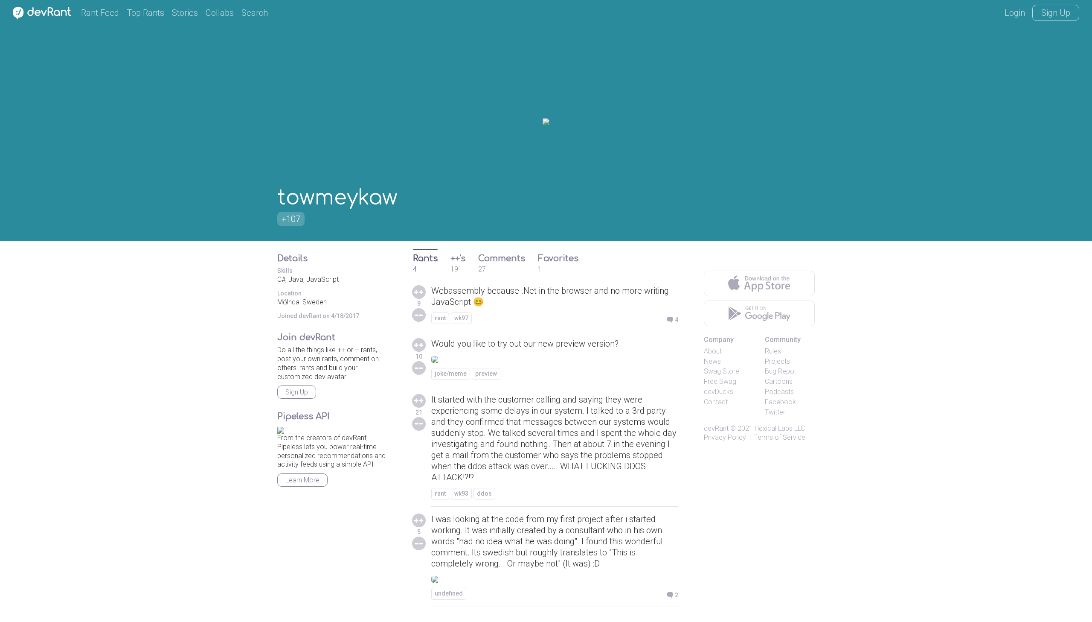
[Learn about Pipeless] (280, 429)
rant (440, 318)
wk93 (461, 493)
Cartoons (779, 381)
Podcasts (779, 392)
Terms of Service (779, 437)
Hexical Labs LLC (780, 428)
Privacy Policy (725, 437)
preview (486, 373)
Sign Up (1055, 13)
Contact (716, 402)
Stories (185, 13)
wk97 (461, 318)
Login (1015, 13)
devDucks (718, 392)
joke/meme (451, 373)
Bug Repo (779, 371)
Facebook (780, 402)
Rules (773, 351)
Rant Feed (100, 13)
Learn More (302, 480)
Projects (777, 361)
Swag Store (721, 371)
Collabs (220, 13)
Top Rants (145, 13)
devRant (716, 428)
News (712, 361)
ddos (484, 493)
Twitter (775, 412)
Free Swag (720, 381)
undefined (449, 593)
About (713, 351)
